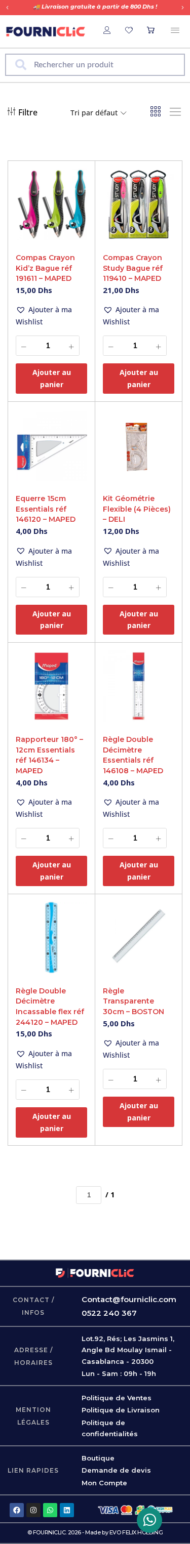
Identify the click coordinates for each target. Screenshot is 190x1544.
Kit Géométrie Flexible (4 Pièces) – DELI (137, 509)
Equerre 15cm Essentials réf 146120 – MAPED (45, 509)
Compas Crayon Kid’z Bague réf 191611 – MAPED (45, 268)
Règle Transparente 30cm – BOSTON (133, 1001)
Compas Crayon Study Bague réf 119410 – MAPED (133, 268)
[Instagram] (33, 1510)
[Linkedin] (67, 1510)
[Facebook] (17, 1510)
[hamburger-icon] (175, 31)
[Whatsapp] (50, 1510)
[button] (7, 8)
